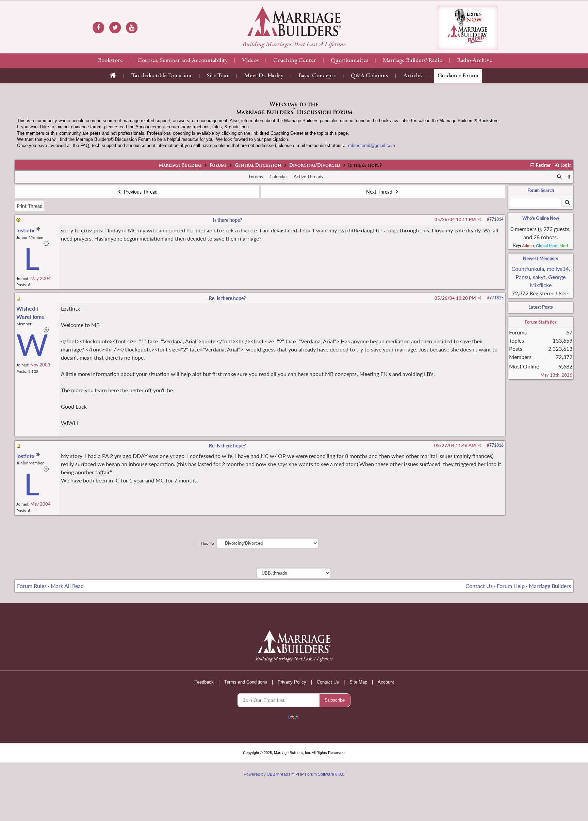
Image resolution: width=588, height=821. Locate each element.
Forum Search (540, 190)
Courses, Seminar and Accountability (182, 61)
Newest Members (540, 258)
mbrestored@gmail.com (371, 145)
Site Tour (218, 76)
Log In (565, 165)
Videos (250, 61)
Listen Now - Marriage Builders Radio (467, 28)
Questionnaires (349, 61)
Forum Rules (32, 585)
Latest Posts (540, 307)
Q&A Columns (369, 76)
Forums (218, 166)
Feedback (204, 682)
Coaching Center (294, 61)
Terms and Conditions (245, 682)
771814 (496, 219)
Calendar (278, 176)
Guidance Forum (458, 76)
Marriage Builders (180, 166)
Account (386, 682)
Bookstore (110, 61)
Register (542, 165)
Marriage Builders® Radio (412, 61)
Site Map (358, 682)
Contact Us (479, 585)
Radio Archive (474, 61)
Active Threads (308, 176)
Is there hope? (227, 220)
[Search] (559, 177)
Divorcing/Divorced (314, 166)
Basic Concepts (317, 76)
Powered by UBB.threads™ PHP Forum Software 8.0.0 (294, 774)
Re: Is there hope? (227, 298)
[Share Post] (480, 219)
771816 (496, 445)
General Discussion (258, 166)
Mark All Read (67, 585)
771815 (496, 297)
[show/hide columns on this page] (568, 177)
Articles (412, 76)
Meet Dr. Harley (263, 76)
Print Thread (30, 206)
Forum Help (511, 585)
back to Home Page (294, 21)
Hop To (207, 543)
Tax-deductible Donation (161, 76)
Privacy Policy (292, 682)
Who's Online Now (540, 218)
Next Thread (380, 192)
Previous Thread (140, 192)
